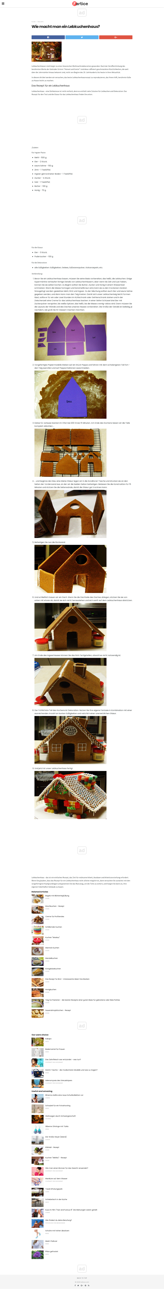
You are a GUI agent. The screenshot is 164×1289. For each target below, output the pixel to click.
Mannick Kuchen (52, 948)
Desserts (41, 22)
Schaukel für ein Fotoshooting (57, 1105)
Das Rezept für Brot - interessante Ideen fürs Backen (67, 979)
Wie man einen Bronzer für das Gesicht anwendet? (66, 1168)
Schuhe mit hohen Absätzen (57, 1230)
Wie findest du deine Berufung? (58, 1220)
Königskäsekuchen (53, 969)
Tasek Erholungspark (53, 1189)
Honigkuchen (50, 989)
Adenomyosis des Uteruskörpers (58, 1080)
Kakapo (48, 1039)
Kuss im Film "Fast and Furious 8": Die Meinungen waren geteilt (71, 1210)
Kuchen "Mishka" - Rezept (56, 1157)
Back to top (82, 1278)
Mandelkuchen (51, 958)
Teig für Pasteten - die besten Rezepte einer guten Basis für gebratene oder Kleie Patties (82, 1000)
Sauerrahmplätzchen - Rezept (58, 1010)
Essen (34, 22)
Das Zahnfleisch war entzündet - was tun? (63, 1059)
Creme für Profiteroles (54, 916)
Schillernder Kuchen (53, 927)
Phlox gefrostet (51, 1251)
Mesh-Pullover (51, 1241)
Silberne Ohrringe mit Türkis (56, 1126)
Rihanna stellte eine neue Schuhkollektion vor (64, 1095)
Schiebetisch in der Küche (56, 1199)
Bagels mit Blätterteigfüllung (57, 895)
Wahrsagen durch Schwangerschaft (60, 1116)
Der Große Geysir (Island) (56, 1137)
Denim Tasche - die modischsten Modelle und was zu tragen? (71, 1070)
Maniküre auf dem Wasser (56, 1178)
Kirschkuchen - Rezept (54, 906)
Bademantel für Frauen (55, 1049)
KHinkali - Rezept (52, 1147)
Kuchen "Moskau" (52, 937)
